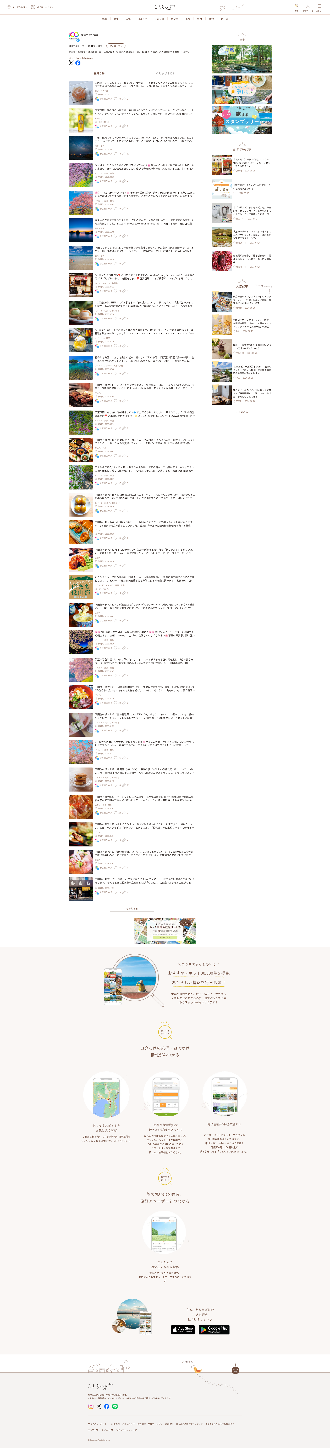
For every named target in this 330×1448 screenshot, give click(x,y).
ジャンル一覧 (107, 1430)
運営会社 (169, 1423)
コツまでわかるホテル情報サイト (220, 1423)
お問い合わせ (128, 1423)
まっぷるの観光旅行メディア (189, 1423)
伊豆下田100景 (89, 35)
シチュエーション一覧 (126, 1430)
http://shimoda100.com (81, 58)
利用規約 (115, 1423)
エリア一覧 (93, 1430)
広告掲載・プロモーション (150, 1423)
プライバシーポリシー (98, 1423)
